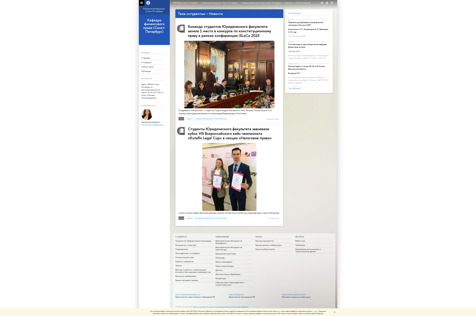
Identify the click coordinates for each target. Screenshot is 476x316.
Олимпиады (220, 258)
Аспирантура (220, 278)
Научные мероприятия (264, 241)
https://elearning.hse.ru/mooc (294, 294)
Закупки (178, 265)
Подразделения (181, 249)
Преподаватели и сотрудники (187, 253)
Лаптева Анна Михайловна (152, 125)
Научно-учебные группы (265, 249)
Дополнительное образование (227, 274)
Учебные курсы (147, 67)
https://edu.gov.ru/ (236, 294)
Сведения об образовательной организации (193, 241)
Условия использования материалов (220, 307)
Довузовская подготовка (225, 253)
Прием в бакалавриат (224, 262)
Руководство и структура (185, 245)
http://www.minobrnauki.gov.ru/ (187, 294)
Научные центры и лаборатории (268, 245)
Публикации (146, 71)
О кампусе (181, 237)
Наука (258, 237)
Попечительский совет (184, 257)
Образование (222, 237)
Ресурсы (299, 237)
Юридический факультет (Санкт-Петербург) (154, 10)
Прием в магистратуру (224, 266)
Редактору (330, 307)
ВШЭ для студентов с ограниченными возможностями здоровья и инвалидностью (193, 271)
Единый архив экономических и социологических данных (308, 250)
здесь (279, 311)
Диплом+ (219, 270)
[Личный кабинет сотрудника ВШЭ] (327, 3)
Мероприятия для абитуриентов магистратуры (228, 248)
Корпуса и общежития (184, 261)
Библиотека (300, 241)
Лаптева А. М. (294, 51)
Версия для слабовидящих (185, 276)
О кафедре (145, 58)
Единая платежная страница (186, 280)
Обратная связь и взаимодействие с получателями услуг (230, 283)
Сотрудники (146, 62)
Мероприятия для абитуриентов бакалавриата (228, 242)
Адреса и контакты (199, 307)
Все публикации (294, 88)
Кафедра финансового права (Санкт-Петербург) (154, 26)
